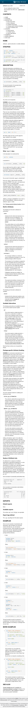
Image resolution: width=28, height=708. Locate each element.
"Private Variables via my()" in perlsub (11, 687)
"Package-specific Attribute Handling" (13, 117)
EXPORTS (7, 29)
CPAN (11, 5)
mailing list (22, 705)
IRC (25, 705)
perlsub (6, 221)
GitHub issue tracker (3, 699)
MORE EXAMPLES (9, 36)
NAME (6, 17)
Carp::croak (11, 318)
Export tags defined (11, 33)
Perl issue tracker (15, 705)
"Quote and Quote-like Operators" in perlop (13, 470)
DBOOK (16, 698)
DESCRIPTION (8, 20)
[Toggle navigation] (3, 2)
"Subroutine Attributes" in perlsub (10, 689)
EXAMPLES (8, 34)
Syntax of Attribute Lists (12, 27)
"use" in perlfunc (14, 690)
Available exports (11, 31)
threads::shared (8, 300)
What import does (11, 21)
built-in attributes (8, 328)
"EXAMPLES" (12, 374)
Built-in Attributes (11, 23)
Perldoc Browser (20, 2)
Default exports (10, 30)
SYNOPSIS (7, 18)
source (9, 5)
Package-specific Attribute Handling (15, 26)
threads (15, 299)
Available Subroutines (12, 24)
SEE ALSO (7, 37)
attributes (5, 5)
